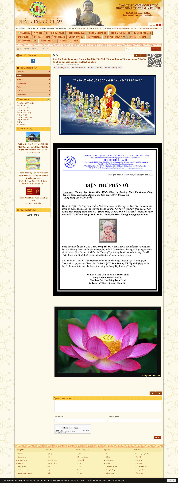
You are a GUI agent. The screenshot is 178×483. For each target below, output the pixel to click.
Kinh (49, 466)
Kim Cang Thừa (52, 460)
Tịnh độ (50, 454)
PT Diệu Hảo (21, 124)
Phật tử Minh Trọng (24, 112)
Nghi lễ (79, 454)
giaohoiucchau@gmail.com (138, 28)
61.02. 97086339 (68, 28)
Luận (49, 473)
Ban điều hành (22, 460)
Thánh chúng (110, 460)
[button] (139, 37)
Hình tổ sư (138, 463)
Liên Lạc (20, 463)
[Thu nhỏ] (54, 55)
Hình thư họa (139, 473)
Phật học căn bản (53, 463)
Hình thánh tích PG (141, 466)
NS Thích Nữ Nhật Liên (35, 183)
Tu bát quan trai (22, 470)
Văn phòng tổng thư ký (142, 454)
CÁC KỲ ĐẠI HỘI (26, 129)
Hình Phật (138, 457)
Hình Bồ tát (138, 460)
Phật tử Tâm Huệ (23, 120)
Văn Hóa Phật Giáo (82, 450)
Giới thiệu (21, 454)
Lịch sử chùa (22, 457)
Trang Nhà (20, 450)
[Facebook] (33, 62)
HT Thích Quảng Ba (95, 68)
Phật (107, 454)
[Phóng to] (57, 55)
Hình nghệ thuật (140, 470)
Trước (137, 55)
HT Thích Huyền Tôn (61, 68)
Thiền (49, 457)
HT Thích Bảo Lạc (78, 68)
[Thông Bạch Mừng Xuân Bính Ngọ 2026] (33, 191)
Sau (143, 55)
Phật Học (49, 450)
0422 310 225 (86, 28)
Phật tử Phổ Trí (22, 115)
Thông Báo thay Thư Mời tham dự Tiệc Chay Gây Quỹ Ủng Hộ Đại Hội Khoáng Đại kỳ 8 (33, 175)
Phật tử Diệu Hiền (23, 108)
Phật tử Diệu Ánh (23, 105)
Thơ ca (79, 466)
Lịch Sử (107, 450)
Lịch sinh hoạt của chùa (25, 473)
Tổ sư (108, 463)
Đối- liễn (79, 470)
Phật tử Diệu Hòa (23, 110)
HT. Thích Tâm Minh (33, 152)
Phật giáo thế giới (111, 470)
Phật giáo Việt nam (111, 466)
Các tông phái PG (111, 473)
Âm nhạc (79, 473)
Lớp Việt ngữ (22, 466)
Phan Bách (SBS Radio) (25, 103)
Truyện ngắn (80, 460)
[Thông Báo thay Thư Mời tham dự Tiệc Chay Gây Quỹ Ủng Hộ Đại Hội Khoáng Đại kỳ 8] (33, 163)
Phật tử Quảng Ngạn (24, 117)
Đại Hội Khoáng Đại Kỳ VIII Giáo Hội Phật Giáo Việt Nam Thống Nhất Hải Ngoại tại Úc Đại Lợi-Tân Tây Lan (33, 147)
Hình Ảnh (137, 450)
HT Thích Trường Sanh (113, 68)
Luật (49, 470)
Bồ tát (108, 457)
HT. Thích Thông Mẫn (27, 181)
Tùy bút (79, 463)
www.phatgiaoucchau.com (114, 28)
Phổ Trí (19, 122)
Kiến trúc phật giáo (82, 457)
